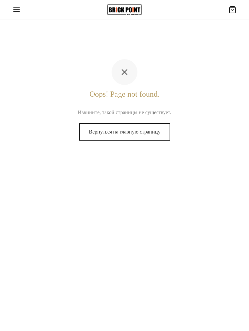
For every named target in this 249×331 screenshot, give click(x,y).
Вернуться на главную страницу (124, 131)
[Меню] (16, 10)
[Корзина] (232, 10)
